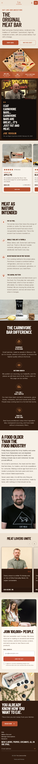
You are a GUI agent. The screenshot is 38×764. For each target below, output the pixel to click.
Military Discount (6, 734)
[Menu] (2, 3)
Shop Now (17, 189)
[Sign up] (35, 748)
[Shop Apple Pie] (17, 155)
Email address (7, 649)
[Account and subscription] (32, 3)
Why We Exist (27, 42)
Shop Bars (10, 42)
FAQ (2, 732)
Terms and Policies (19, 759)
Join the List (19, 659)
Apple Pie (8, 174)
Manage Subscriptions (8, 736)
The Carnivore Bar (21, 755)
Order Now (8, 723)
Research (4, 739)
